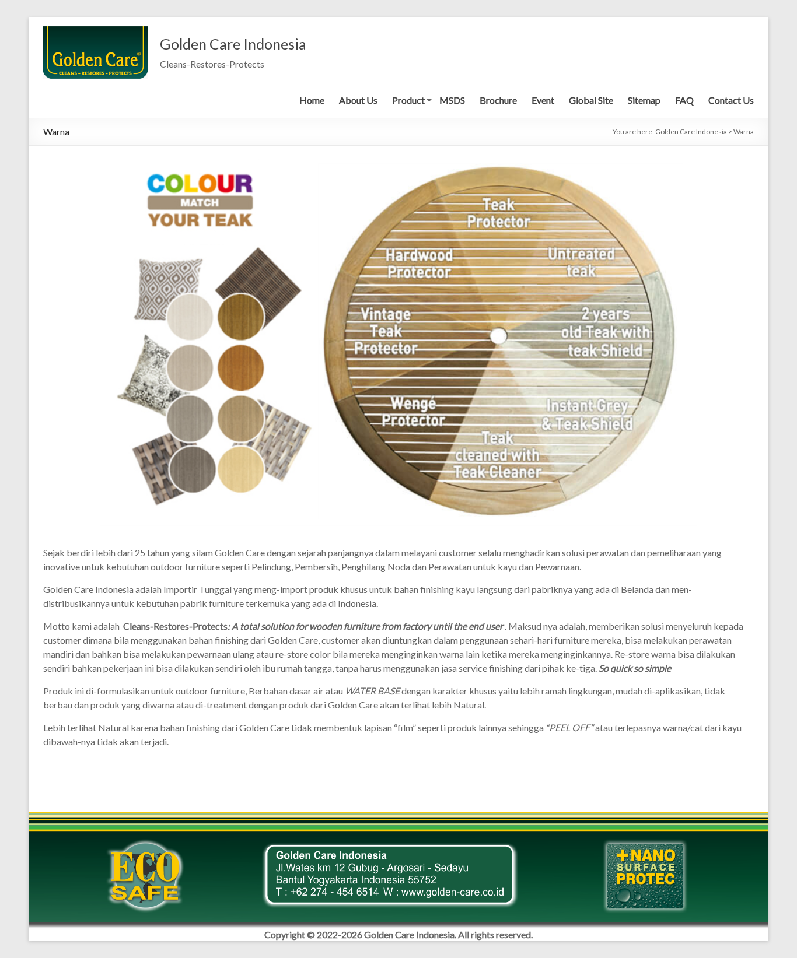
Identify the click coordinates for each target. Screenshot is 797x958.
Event (543, 100)
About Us (358, 100)
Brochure (498, 100)
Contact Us (731, 100)
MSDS (452, 100)
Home (311, 100)
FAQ (684, 100)
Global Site (591, 100)
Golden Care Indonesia (233, 43)
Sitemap (644, 100)
